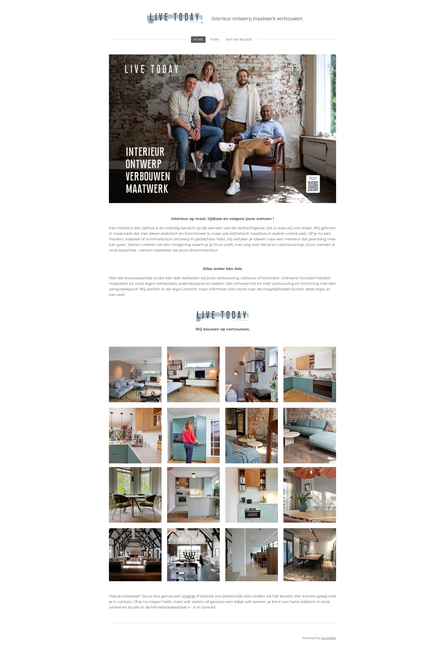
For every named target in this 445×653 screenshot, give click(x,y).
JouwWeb (328, 638)
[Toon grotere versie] (135, 374)
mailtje (188, 596)
